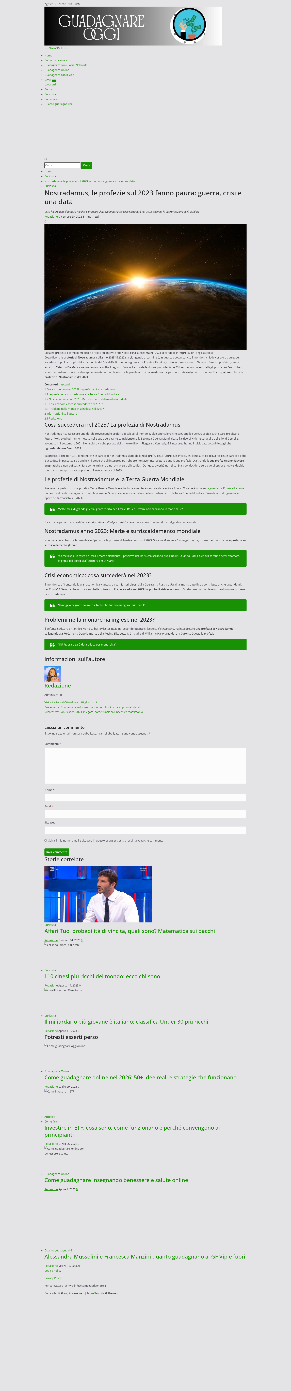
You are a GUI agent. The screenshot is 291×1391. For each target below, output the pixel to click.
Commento (52, 744)
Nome (49, 790)
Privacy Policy (53, 1278)
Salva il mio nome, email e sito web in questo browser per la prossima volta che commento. (106, 840)
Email (49, 806)
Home (48, 55)
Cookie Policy (52, 1271)
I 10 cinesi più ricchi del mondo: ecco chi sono (102, 976)
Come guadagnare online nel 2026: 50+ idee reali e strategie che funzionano (140, 1077)
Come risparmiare (56, 60)
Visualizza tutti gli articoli (81, 702)
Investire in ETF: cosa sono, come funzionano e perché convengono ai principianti (132, 1131)
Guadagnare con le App (59, 75)
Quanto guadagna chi (58, 104)
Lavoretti (50, 84)
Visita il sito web (54, 702)
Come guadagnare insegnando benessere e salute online (116, 1180)
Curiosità (50, 94)
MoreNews (94, 1293)
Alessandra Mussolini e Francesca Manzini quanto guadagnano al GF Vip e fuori (144, 1256)
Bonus (48, 89)
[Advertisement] (145, 131)
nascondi (64, 384)
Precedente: (92, 707)
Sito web (49, 822)
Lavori (48, 80)
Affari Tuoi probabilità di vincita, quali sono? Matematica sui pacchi (129, 930)
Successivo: (93, 712)
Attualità (49, 1117)
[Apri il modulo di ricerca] (45, 159)
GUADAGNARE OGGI (57, 48)
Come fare (51, 99)
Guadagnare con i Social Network (65, 65)
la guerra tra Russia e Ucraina (225, 488)
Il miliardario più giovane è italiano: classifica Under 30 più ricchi (126, 1021)
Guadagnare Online (56, 70)
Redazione (51, 216)
